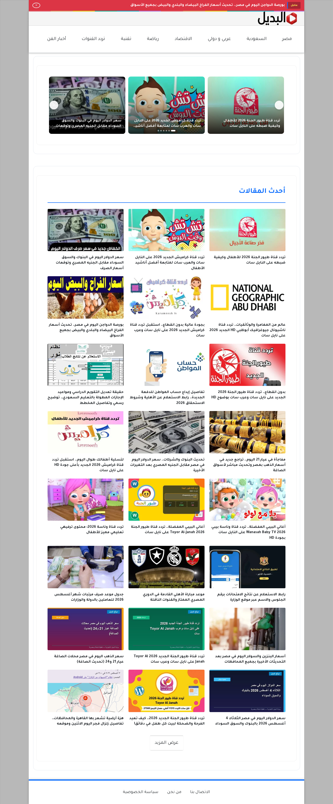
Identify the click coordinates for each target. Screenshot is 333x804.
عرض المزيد (166, 743)
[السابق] (279, 105)
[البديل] (277, 18)
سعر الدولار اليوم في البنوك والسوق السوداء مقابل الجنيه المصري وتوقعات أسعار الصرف (88, 126)
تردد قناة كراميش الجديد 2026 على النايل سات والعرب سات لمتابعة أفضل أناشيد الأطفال (167, 126)
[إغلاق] (36, 5)
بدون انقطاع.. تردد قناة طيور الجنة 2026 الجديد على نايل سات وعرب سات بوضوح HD (214, 5)
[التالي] (53, 105)
